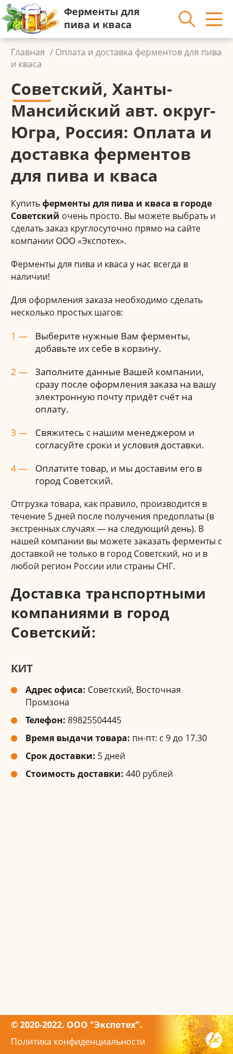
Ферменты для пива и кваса (102, 18)
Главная (28, 52)
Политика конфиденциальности (78, 1041)
